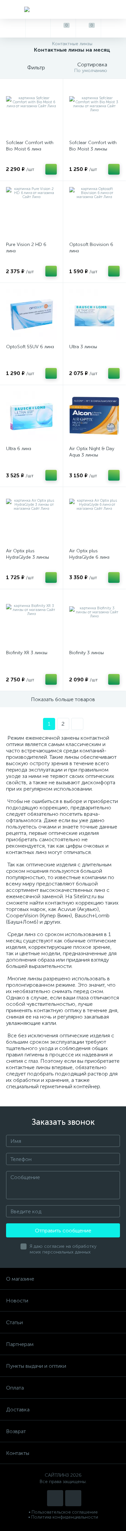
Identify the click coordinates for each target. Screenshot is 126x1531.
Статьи (14, 1322)
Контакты (17, 1453)
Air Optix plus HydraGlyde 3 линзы (27, 554)
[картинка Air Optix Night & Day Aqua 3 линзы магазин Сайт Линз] (94, 416)
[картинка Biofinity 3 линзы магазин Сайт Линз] (94, 620)
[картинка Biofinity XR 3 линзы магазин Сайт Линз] (31, 620)
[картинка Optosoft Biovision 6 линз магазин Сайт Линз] (94, 212)
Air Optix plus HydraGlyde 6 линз (89, 554)
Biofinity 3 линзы (86, 653)
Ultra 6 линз (18, 448)
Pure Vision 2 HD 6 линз (26, 248)
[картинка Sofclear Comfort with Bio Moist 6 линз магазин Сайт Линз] (31, 110)
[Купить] (51, 169)
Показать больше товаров (63, 699)
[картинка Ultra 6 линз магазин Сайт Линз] (31, 416)
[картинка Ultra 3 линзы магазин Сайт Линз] (94, 314)
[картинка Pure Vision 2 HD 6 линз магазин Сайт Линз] (31, 212)
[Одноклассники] (73, 1498)
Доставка (18, 1409)
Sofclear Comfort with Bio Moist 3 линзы (93, 146)
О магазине (20, 1279)
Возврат (16, 1431)
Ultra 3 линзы (83, 347)
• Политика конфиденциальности (63, 1517)
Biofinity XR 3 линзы (26, 653)
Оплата (15, 1388)
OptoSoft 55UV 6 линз (30, 347)
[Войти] (113, 28)
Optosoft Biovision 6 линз (91, 248)
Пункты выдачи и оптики (36, 1366)
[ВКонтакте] (55, 1498)
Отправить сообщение (63, 1230)
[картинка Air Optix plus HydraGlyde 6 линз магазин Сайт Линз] (94, 518)
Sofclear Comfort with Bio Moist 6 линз (29, 146)
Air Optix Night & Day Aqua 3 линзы (91, 452)
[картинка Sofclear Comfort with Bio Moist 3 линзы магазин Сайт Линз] (94, 110)
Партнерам (20, 1344)
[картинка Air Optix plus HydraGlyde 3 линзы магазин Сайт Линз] (31, 518)
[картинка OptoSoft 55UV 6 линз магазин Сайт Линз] (31, 314)
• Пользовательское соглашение (63, 1512)
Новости (17, 1300)
